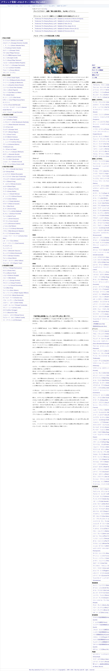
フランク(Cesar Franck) (9, 134)
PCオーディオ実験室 (97, 70)
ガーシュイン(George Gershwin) (11, 280)
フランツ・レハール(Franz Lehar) (12, 307)
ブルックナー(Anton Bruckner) (11, 139)
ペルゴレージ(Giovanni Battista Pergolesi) (14, 62)
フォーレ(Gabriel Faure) (9, 216)
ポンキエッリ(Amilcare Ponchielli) (12, 213)
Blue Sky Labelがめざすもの (36, 669)
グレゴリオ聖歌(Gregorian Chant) (12, 55)
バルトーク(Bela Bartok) (9, 278)
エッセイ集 (95, 72)
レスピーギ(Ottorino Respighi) (11, 275)
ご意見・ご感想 (96, 67)
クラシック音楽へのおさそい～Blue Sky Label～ (24, 2)
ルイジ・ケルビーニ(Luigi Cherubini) (12, 112)
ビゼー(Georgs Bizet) (8, 171)
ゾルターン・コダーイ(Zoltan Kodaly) (13, 302)
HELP (93, 65)
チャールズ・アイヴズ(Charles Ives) (12, 297)
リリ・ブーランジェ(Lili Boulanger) (12, 320)
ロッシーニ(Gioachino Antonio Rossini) (13, 85)
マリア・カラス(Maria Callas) (101, 659)
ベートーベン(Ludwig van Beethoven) (13, 82)
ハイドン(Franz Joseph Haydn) (11, 77)
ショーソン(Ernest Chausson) (11, 218)
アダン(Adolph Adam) (8, 95)
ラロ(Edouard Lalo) (8, 146)
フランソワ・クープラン (9, 72)
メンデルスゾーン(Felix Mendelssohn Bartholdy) (16, 122)
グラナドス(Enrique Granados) (11, 255)
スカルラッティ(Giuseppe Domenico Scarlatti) (15, 43)
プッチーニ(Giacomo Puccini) (11, 189)
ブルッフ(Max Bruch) (8, 206)
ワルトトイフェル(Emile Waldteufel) (12, 211)
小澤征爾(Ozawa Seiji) (99, 323)
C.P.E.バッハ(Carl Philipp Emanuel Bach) (14, 100)
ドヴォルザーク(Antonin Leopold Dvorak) (14, 179)
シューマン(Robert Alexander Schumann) (14, 124)
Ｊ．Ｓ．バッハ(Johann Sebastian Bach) (14, 45)
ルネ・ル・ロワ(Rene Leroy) (100, 612)
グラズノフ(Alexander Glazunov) (11, 250)
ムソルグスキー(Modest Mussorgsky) (13, 174)
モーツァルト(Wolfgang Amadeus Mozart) (14, 80)
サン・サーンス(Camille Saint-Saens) (13, 169)
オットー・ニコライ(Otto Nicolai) (12, 97)
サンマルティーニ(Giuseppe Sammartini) (14, 65)
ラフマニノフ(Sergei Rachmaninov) (12, 268)
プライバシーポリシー (51, 669)
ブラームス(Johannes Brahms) (11, 144)
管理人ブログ (95, 75)
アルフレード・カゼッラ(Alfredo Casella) (14, 317)
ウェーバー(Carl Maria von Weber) (12, 92)
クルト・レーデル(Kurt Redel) (101, 215)
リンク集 (94, 77)
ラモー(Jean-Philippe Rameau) (11, 53)
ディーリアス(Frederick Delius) (11, 233)
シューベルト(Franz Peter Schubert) (12, 87)
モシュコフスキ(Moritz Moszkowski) (12, 253)
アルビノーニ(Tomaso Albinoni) (11, 70)
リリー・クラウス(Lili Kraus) (100, 464)
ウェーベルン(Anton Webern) (10, 290)
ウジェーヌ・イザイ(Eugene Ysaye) (12, 263)
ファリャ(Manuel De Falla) (10, 312)
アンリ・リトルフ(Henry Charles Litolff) (13, 164)
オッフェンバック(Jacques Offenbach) (13, 151)
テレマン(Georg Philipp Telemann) (12, 60)
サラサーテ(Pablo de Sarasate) (11, 203)
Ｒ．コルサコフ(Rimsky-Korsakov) (12, 184)
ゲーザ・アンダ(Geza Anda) (100, 400)
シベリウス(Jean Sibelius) (10, 198)
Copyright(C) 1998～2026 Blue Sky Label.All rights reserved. (77, 669)
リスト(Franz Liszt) (8, 127)
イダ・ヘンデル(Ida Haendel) (101, 501)
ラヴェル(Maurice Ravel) (9, 273)
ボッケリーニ (6, 102)
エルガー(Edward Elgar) (9, 186)
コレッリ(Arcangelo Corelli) (10, 57)
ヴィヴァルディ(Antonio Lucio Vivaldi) (13, 40)
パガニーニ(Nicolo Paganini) (10, 90)
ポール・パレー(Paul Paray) (100, 279)
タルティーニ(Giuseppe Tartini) (11, 50)
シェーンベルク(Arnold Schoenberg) (12, 285)
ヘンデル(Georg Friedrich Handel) (12, 48)
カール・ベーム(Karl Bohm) (100, 198)
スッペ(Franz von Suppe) (9, 149)
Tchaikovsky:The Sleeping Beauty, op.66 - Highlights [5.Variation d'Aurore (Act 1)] (56, 28)
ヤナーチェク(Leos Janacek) (10, 221)
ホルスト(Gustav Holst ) (9, 270)
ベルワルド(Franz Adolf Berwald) (11, 104)
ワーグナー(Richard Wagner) (10, 132)
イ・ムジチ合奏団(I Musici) (100, 622)
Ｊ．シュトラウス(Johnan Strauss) (12, 142)
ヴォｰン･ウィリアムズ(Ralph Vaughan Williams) (16, 292)
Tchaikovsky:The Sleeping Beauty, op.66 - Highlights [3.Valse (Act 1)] (53, 23)
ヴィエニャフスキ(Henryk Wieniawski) (13, 228)
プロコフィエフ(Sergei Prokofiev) (12, 283)
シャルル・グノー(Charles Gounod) (12, 161)
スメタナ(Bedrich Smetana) (10, 137)
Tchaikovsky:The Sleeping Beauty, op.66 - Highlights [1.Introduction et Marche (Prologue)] (59, 18)
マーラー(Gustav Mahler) (9, 191)
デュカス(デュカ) (7, 245)
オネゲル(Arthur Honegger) (10, 310)
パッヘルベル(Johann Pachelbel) (11, 67)
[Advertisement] (15, 22)
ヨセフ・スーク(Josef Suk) (100, 563)
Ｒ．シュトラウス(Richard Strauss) (12, 196)
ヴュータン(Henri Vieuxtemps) (11, 159)
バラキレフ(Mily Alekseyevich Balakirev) (13, 231)
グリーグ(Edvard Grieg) (9, 181)
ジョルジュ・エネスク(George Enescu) (13, 315)
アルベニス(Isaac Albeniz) (10, 258)
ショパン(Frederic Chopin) (10, 119)
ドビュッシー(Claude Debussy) (11, 194)
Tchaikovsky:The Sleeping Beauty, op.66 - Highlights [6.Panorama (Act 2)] (54, 31)
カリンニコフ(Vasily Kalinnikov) (11, 201)
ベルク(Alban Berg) (8, 287)
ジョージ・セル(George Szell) (101, 227)
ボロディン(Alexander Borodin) (11, 154)
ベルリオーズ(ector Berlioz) (10, 117)
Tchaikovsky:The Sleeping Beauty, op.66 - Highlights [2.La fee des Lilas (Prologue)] (57, 21)
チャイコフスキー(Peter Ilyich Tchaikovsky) (14, 176)
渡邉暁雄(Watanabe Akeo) (100, 326)
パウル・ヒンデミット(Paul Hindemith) (13, 300)
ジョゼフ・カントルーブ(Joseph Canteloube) (15, 305)
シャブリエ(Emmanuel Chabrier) (11, 223)
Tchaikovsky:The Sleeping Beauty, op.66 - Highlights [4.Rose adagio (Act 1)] (55, 26)
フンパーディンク (7, 248)
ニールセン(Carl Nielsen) (9, 226)
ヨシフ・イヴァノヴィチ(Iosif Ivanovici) (13, 243)
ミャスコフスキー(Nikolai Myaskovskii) (13, 295)
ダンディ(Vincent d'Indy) (9, 208)
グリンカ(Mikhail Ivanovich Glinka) (12, 156)
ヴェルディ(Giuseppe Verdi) (10, 129)
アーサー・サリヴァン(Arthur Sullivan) (13, 260)
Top (46, 9)
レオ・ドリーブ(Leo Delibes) (10, 240)
